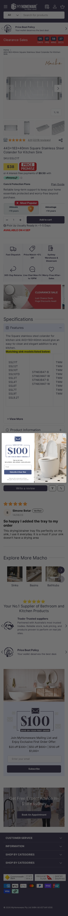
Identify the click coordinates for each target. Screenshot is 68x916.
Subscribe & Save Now (18, 472)
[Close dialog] (64, 435)
